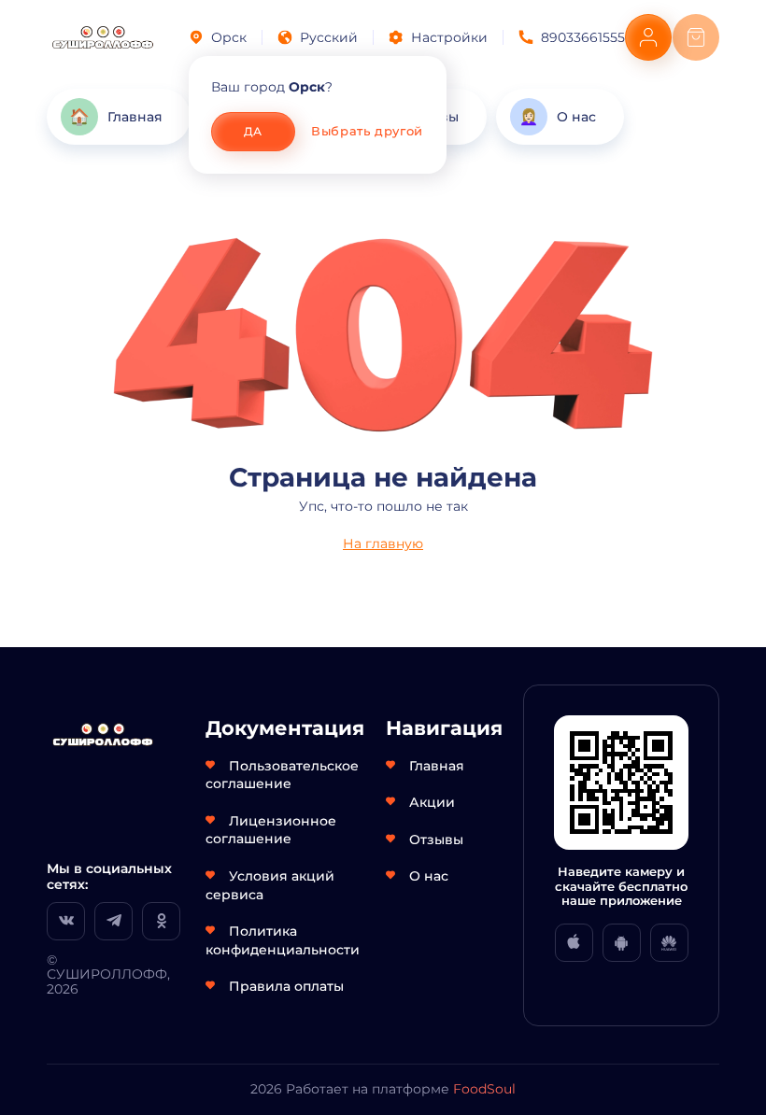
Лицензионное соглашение (271, 830)
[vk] (66, 921)
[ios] (574, 943)
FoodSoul (484, 1088)
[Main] (103, 38)
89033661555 (583, 37)
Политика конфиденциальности (283, 940)
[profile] (648, 37)
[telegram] (113, 921)
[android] (622, 943)
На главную (383, 543)
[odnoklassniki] (161, 921)
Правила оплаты (286, 986)
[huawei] (669, 943)
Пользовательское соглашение (282, 775)
